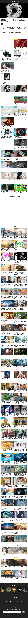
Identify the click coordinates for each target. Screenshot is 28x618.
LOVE (1, 240)
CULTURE (2, 128)
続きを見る (14, 36)
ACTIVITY (16, 39)
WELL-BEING (2, 161)
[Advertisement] (14, 212)
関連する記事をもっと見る (14, 196)
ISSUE (2, 73)
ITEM (1, 50)
